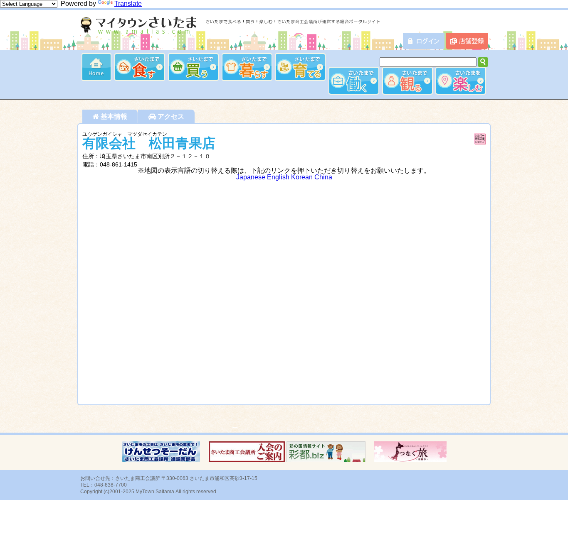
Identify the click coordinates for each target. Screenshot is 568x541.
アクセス (170, 116)
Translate (128, 3)
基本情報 (113, 116)
